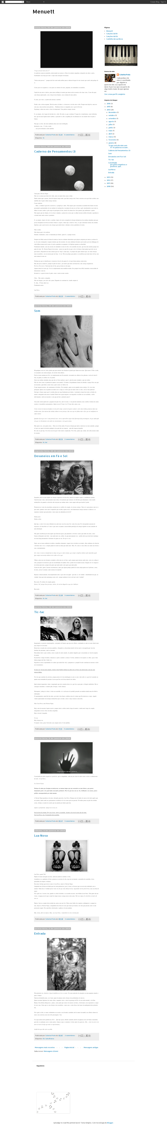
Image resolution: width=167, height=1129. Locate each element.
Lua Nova (41, 835)
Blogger (110, 1123)
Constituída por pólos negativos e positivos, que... (117, 165)
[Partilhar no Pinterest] (89, 135)
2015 (109, 107)
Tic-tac (39, 612)
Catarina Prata (124, 75)
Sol (46, 442)
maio (111, 131)
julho (111, 124)
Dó (44, 1039)
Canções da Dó (112, 36)
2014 (109, 110)
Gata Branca (50, 1039)
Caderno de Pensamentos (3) (55, 151)
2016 (109, 104)
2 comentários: (70, 296)
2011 (108, 183)
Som (37, 310)
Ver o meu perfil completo (114, 94)
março (111, 137)
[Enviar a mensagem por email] (79, 135)
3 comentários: (70, 595)
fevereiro (113, 140)
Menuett (43, 11)
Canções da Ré (112, 34)
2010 (109, 186)
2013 (109, 177)
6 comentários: (69, 135)
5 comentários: (69, 729)
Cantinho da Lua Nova (114, 39)
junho (111, 128)
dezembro (113, 112)
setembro (113, 118)
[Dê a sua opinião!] (81, 135)
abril (110, 134)
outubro (112, 115)
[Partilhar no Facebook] (86, 135)
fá (43, 138)
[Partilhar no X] (84, 135)
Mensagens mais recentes (45, 1047)
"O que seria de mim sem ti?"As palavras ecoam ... (118, 146)
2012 (109, 180)
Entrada (40, 933)
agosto (111, 121)
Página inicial (69, 1047)
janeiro (111, 143)
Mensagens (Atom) (51, 1051)
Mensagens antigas (91, 1047)
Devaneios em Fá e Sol (50, 456)
